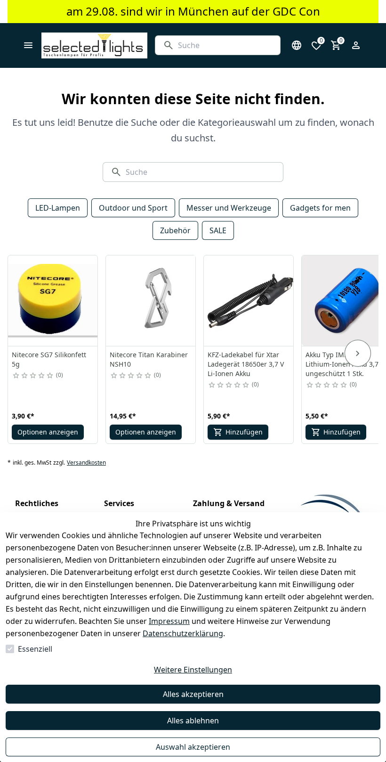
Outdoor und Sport (133, 208)
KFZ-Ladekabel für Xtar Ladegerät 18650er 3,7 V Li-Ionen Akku (246, 364)
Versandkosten (86, 463)
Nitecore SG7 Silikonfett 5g (49, 359)
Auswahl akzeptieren (193, 747)
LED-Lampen (57, 208)
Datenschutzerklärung (183, 633)
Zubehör (175, 230)
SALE (217, 230)
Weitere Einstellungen (193, 669)
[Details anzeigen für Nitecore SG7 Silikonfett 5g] (53, 300)
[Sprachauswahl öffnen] (296, 45)
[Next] (358, 353)
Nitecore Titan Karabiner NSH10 (149, 359)
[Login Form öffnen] (355, 45)
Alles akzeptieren (193, 694)
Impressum (169, 621)
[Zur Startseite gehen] (94, 45)
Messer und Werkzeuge (228, 208)
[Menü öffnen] (28, 45)
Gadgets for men (320, 208)
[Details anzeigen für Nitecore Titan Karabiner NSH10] (151, 300)
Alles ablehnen (193, 720)
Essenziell (35, 649)
